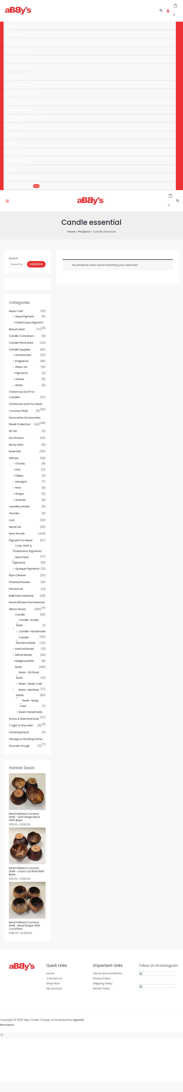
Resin (18, 667)
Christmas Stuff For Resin (25, 404)
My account (54, 988)
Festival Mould (24, 649)
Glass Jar (21, 367)
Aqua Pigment (24, 316)
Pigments (21, 373)
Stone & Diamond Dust (22, 177)
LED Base (13, 143)
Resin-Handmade (30, 712)
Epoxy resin (14, 76)
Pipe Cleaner (15, 42)
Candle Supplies (18, 110)
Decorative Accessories (24, 417)
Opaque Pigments (27, 568)
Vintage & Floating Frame (24, 93)
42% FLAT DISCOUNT (20, 186)
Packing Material (18, 160)
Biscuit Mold (16, 329)
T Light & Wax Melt (21, 725)
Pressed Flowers (17, 51)
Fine (17, 469)
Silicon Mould (15, 34)
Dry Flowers (14, 152)
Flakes (19, 475)
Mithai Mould (23, 655)
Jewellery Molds (17, 68)
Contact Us (54, 978)
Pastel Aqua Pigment (29, 322)
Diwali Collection (20, 424)
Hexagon (21, 481)
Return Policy (101, 988)
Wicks (19, 385)
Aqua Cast (14, 127)
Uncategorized (19, 732)
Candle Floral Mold (21, 343)
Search (13, 258)
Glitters (12, 101)
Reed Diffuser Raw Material (25, 118)
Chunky (20, 463)
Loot (12, 520)
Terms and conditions (107, 973)
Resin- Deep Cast (30, 683)
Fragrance (22, 361)
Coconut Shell (18, 411)
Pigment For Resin (19, 85)
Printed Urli (16, 589)
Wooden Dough (19, 746)
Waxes (19, 379)
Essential (13, 135)
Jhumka (12, 59)
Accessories (23, 355)
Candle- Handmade (32, 631)
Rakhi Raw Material (21, 596)
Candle (20, 614)
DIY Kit (11, 169)
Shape (19, 494)
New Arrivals (17, 533)
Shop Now (53, 983)
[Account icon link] (168, 10)
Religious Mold (24, 661)
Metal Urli (15, 527)
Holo (18, 487)
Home (11, 26)
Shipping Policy (102, 983)
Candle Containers (21, 336)
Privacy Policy (101, 978)
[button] (161, 10)
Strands (20, 500)
